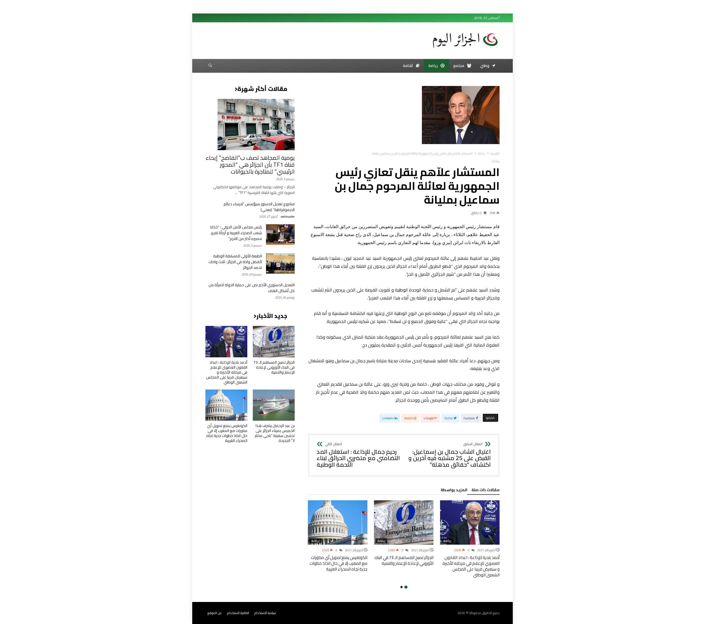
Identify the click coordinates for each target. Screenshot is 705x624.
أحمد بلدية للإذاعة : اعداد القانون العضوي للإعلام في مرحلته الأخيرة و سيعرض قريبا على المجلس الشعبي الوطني (471, 566)
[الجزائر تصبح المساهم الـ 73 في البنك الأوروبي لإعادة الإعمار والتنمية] (403, 522)
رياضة (481, 153)
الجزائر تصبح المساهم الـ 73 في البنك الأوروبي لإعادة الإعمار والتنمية (403, 560)
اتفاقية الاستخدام (238, 613)
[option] (470, 539)
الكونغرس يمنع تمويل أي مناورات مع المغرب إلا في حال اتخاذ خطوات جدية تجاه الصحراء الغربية (338, 563)
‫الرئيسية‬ (495, 153)
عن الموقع (215, 613)
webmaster (288, 217)
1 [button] (405, 587)
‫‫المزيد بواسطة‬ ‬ (453, 490)
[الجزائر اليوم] (465, 31)
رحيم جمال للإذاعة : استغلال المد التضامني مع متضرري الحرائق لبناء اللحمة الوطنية (358, 455)
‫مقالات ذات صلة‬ (485, 490)
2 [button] (401, 587)
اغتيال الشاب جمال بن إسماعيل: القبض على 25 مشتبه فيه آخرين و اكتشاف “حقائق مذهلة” (449, 455)
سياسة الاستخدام (265, 613)
